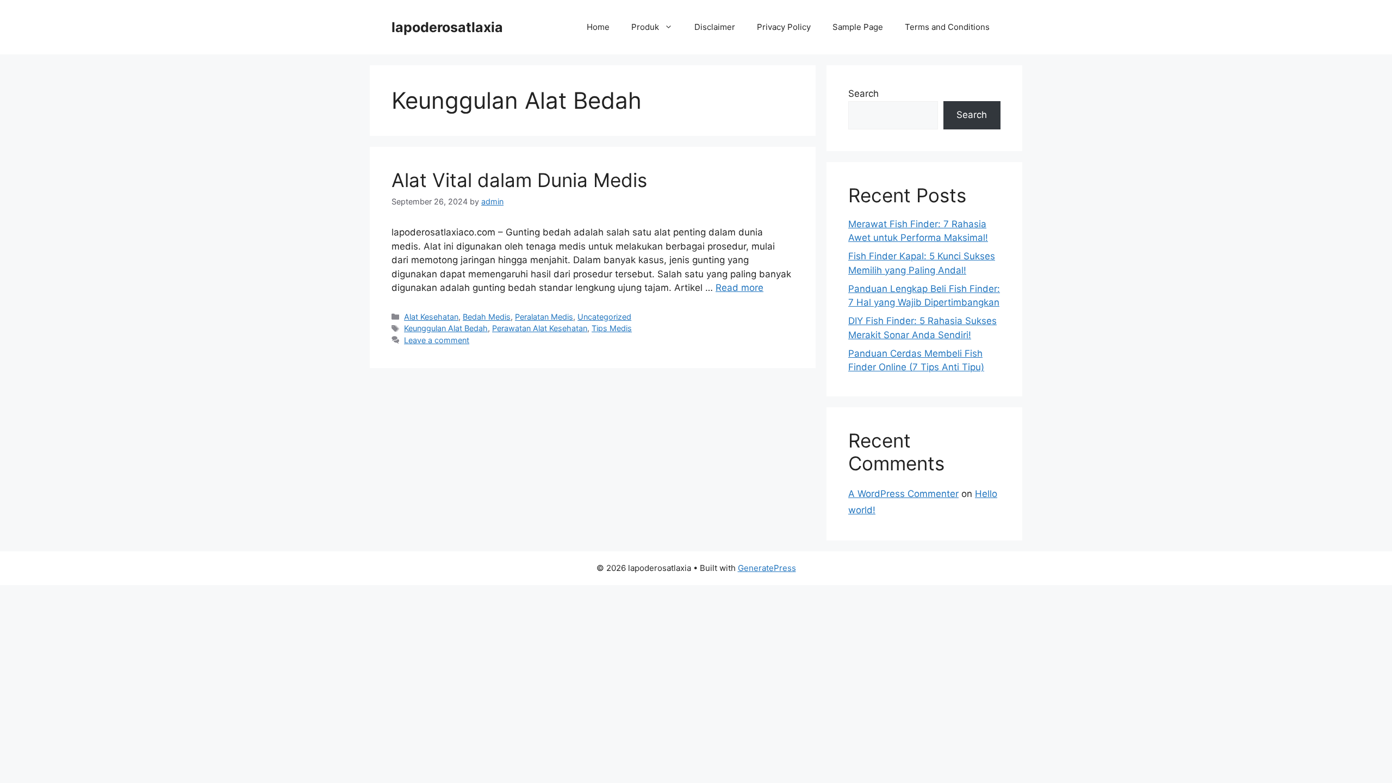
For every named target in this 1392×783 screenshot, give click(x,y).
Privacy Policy (784, 27)
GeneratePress (767, 568)
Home (598, 27)
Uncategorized (604, 316)
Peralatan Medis (544, 316)
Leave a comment (436, 340)
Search (863, 93)
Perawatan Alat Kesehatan (539, 328)
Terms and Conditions (947, 27)
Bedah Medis (487, 316)
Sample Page (857, 27)
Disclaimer (714, 27)
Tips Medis (612, 328)
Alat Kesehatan (431, 316)
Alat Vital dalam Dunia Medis (519, 180)
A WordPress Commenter (903, 493)
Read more (739, 287)
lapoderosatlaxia (447, 27)
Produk (645, 27)
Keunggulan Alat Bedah (446, 328)
